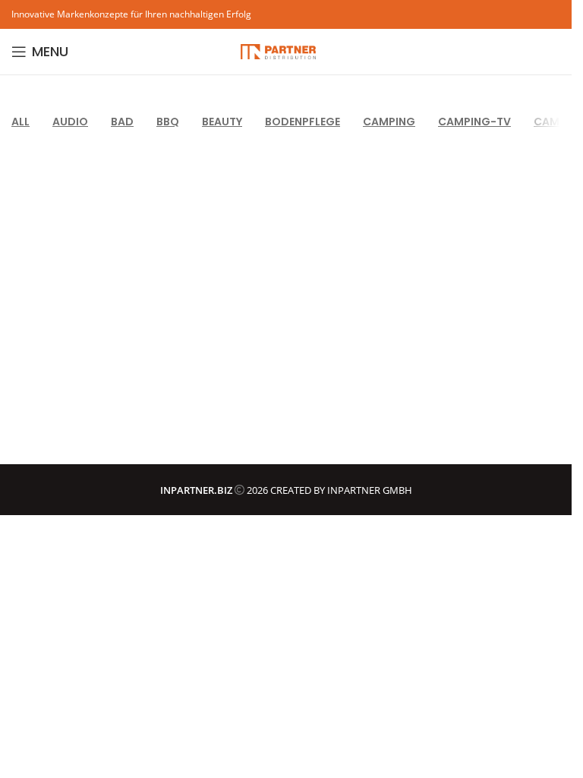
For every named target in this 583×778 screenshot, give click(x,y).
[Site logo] (279, 50)
